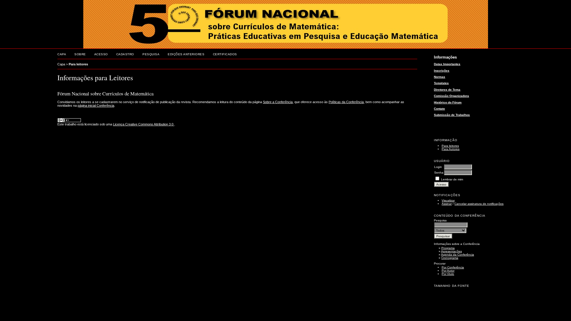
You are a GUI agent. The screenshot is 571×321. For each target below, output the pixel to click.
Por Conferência (453, 267)
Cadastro (125, 54)
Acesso (101, 54)
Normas (439, 76)
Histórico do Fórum (448, 102)
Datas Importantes (447, 64)
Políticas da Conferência (346, 102)
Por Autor (448, 270)
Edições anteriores (186, 54)
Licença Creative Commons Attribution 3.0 (143, 124)
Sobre (80, 54)
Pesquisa (150, 54)
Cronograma (449, 257)
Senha (438, 172)
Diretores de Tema (447, 89)
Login (438, 167)
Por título (448, 274)
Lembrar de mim (452, 179)
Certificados (225, 54)
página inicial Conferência (96, 105)
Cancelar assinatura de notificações (478, 203)
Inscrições (441, 70)
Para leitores (450, 145)
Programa (448, 248)
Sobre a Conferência (278, 102)
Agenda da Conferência (457, 254)
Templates (441, 83)
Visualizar (448, 200)
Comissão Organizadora (451, 95)
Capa (61, 54)
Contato (439, 108)
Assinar (447, 203)
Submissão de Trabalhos (452, 115)
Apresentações (451, 251)
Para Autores (450, 149)
